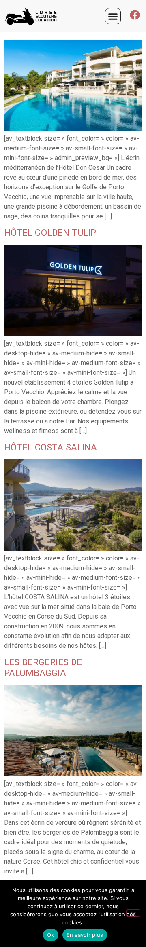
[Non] (133, 913)
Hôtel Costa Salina (50, 447)
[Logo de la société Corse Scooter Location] (36, 16)
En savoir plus (85, 935)
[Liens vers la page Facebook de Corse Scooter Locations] (135, 15)
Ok (50, 935)
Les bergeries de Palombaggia (43, 667)
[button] (113, 16)
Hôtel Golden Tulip (50, 232)
